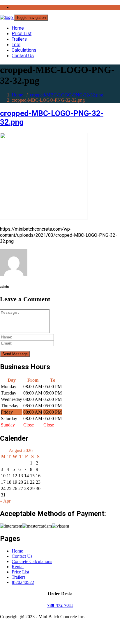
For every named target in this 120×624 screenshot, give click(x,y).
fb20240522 (23, 582)
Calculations (24, 50)
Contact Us (23, 55)
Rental (18, 566)
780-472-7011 (60, 605)
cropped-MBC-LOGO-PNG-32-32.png (66, 94)
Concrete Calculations (32, 561)
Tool (16, 44)
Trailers (19, 39)
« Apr (5, 501)
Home (18, 28)
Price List (21, 33)
